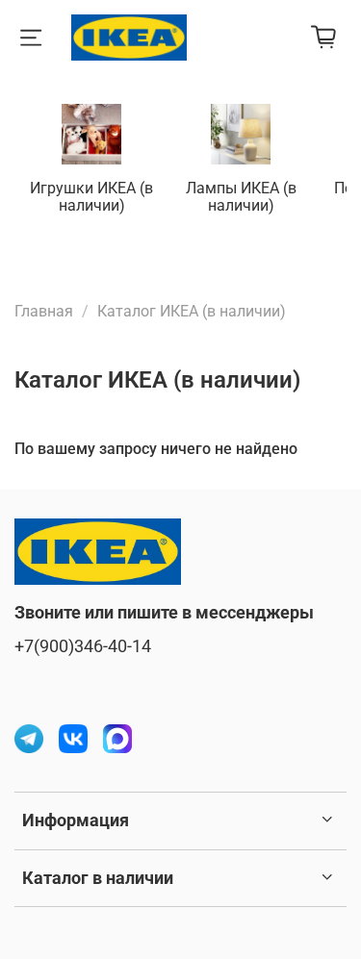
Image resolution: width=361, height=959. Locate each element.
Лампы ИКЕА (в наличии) (241, 197)
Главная (43, 311)
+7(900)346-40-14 (82, 646)
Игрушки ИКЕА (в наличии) (91, 197)
